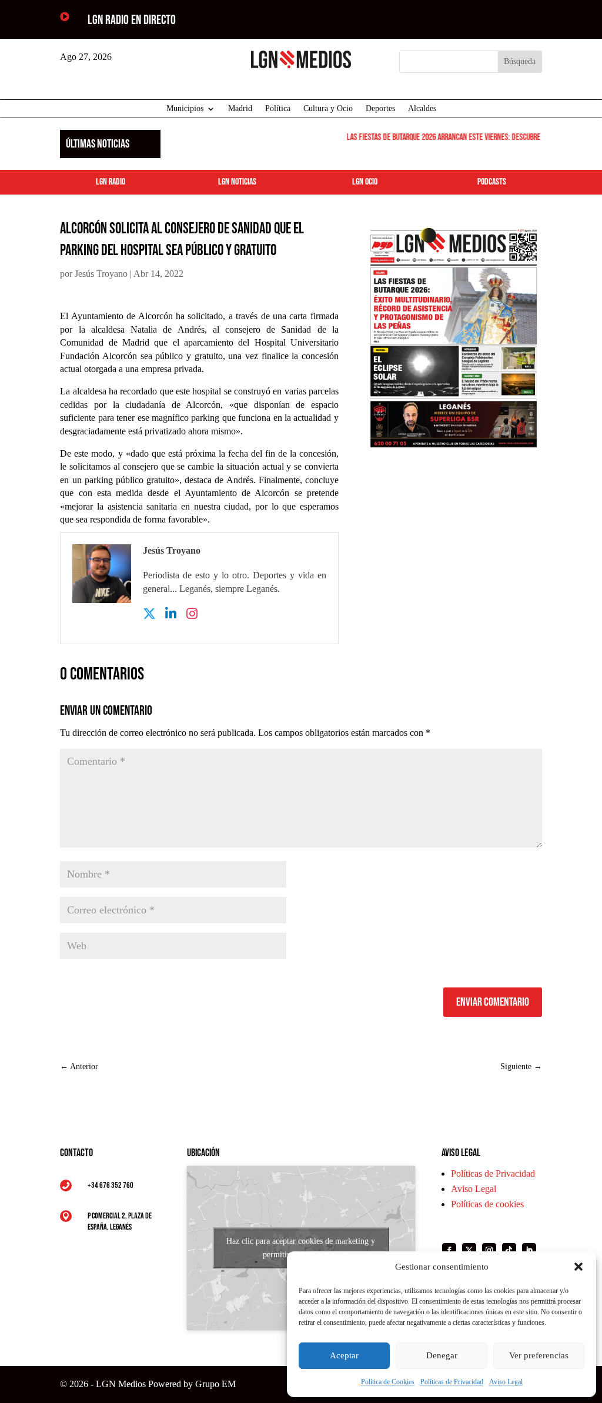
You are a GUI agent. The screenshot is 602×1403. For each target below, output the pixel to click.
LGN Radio (110, 181)
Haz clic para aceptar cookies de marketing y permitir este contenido (300, 1248)
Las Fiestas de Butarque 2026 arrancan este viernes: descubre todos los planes (465, 137)
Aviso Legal (506, 1382)
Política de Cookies (387, 1382)
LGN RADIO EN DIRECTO (132, 20)
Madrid (240, 109)
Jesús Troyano (101, 274)
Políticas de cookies (487, 1204)
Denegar (441, 1355)
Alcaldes (422, 109)
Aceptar (344, 1355)
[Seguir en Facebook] (449, 1250)
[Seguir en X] (469, 1250)
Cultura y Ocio (328, 109)
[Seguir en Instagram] (489, 1250)
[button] (578, 1267)
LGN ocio (364, 181)
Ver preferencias (538, 1355)
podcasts (491, 181)
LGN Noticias (237, 181)
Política (277, 109)
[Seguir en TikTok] (509, 1250)
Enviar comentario (492, 1002)
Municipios (184, 109)
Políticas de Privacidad (451, 1382)
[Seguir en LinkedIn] (529, 1250)
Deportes (380, 109)
